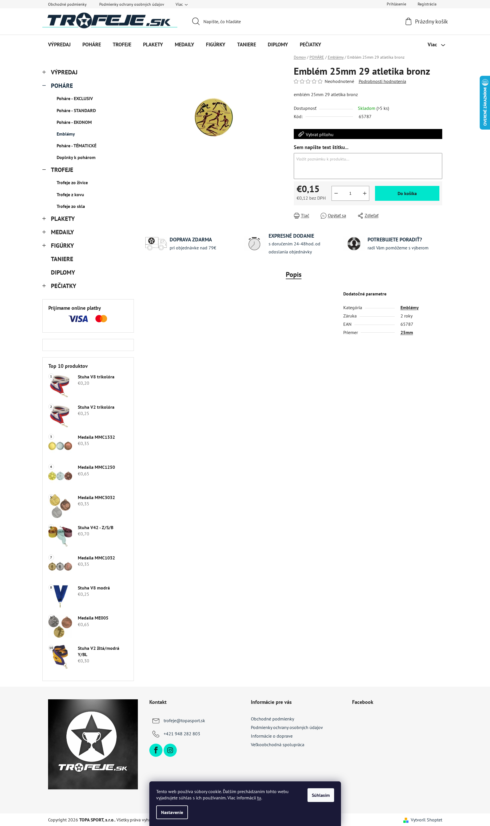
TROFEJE (62, 170)
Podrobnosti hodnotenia (382, 81)
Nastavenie (172, 812)
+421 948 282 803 (182, 733)
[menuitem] (59, 44)
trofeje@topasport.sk (184, 720)
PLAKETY (63, 219)
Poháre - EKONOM (74, 122)
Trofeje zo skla (71, 206)
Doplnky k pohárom (76, 157)
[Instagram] (170, 750)
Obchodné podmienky (67, 4)
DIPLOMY (63, 272)
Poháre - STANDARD (76, 110)
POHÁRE (62, 86)
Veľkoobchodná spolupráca (277, 744)
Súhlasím (321, 795)
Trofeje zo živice (72, 182)
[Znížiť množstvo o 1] (336, 193)
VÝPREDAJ (64, 72)
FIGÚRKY (62, 245)
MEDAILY (62, 232)
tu (259, 798)
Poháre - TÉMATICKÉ (76, 145)
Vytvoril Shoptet (426, 820)
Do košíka (407, 193)
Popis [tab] (293, 274)
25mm (406, 332)
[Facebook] (155, 750)
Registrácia (427, 4)
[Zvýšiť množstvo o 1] (364, 193)
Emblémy (66, 134)
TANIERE (62, 259)
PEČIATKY (63, 286)
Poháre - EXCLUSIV (75, 98)
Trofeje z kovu (70, 194)
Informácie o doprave (272, 736)
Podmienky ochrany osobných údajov (131, 4)
